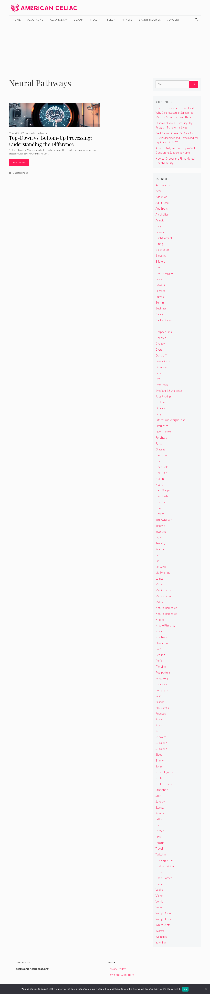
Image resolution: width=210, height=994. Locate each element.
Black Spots (162, 249)
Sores (159, 766)
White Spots (163, 925)
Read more (19, 162)
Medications (163, 590)
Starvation (162, 790)
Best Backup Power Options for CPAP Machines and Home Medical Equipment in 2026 (177, 138)
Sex (158, 731)
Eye (158, 379)
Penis (159, 660)
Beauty (79, 19)
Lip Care (161, 566)
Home (16, 19)
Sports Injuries (150, 19)
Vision (159, 895)
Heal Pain (161, 472)
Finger (160, 414)
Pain (158, 649)
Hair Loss (161, 455)
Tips (158, 837)
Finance (160, 408)
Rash (158, 696)
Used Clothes (164, 878)
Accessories (163, 185)
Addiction (161, 197)
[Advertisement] (105, 48)
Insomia (160, 525)
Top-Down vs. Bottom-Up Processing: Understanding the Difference (50, 140)
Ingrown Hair (164, 520)
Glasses (160, 449)
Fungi (159, 443)
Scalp (159, 725)
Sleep (111, 19)
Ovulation (162, 643)
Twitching (161, 854)
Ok (185, 989)
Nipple (160, 619)
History (160, 502)
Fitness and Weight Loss (170, 420)
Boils (159, 279)
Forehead (161, 437)
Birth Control (164, 238)
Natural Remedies (166, 608)
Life (158, 555)
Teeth (159, 825)
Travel (159, 848)
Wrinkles (161, 936)
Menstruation (164, 596)
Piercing (161, 666)
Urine (159, 872)
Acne (159, 191)
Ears (158, 373)
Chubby (160, 343)
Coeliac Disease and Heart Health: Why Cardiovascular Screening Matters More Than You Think (176, 112)
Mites (159, 602)
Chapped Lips (164, 332)
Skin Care (161, 743)
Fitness (127, 19)
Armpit (160, 220)
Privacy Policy (117, 968)
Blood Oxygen (164, 273)
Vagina (160, 889)
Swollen (160, 813)
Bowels (160, 285)
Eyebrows (162, 384)
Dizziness (162, 367)
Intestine (161, 531)
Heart (159, 484)
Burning (160, 302)
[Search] (194, 84)
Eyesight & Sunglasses (169, 390)
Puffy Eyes (162, 690)
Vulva (159, 907)
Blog (158, 267)
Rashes (160, 701)
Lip (157, 561)
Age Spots (162, 208)
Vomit (159, 901)
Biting (159, 244)
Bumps (160, 296)
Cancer (160, 314)
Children (161, 338)
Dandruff (161, 355)
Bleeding (161, 255)
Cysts (159, 349)
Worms (160, 930)
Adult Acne (35, 19)
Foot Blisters (163, 431)
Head (159, 461)
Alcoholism (58, 19)
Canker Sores (164, 320)
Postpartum (163, 672)
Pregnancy (162, 678)
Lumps (159, 578)
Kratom (160, 549)
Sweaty (160, 807)
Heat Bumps (163, 490)
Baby (158, 226)
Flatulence (162, 426)
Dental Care (163, 361)
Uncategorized (20, 172)
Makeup (160, 584)
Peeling (160, 655)
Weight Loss (163, 919)
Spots (159, 778)
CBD (158, 326)
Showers (161, 737)
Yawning (161, 942)
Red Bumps (162, 707)
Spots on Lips (164, 784)
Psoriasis (161, 684)
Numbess (161, 637)
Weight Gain (163, 913)
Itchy (158, 537)
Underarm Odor (165, 866)
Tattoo (159, 819)
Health (95, 19)
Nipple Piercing (165, 625)
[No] (206, 989)
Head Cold (162, 467)
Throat (160, 831)
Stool (159, 795)
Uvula (159, 884)
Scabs (159, 719)
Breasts (160, 291)
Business (161, 308)
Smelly (160, 760)
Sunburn (161, 801)
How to (160, 514)
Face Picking (163, 396)
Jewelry (173, 19)
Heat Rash (162, 496)
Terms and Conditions (121, 974)
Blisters (160, 261)
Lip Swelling (163, 572)
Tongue (160, 842)
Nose (159, 631)
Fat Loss (161, 402)
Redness (161, 713)
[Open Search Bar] (196, 19)
